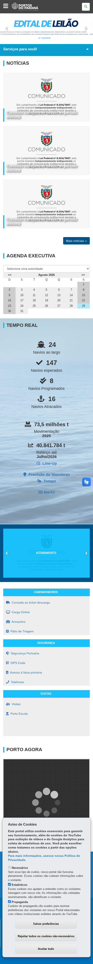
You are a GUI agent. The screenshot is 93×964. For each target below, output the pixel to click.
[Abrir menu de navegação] (5, 6)
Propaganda (20, 902)
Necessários (20, 867)
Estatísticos (19, 884)
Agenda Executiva (30, 255)
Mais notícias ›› (76, 241)
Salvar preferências (46, 923)
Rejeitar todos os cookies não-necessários (46, 936)
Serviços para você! (20, 49)
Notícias (17, 63)
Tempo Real (22, 325)
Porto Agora (24, 749)
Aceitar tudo (46, 948)
